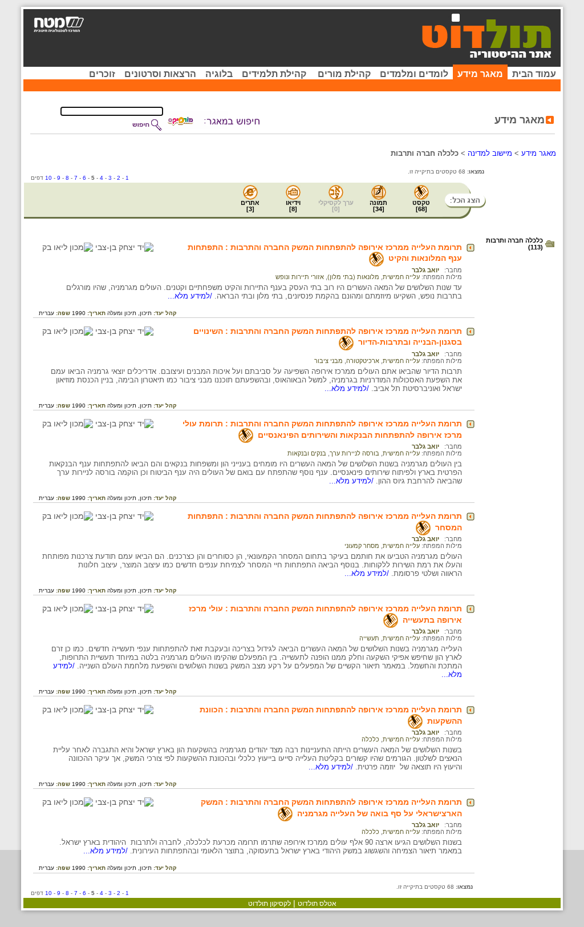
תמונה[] (378, 205)
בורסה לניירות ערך (354, 453)
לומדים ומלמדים (414, 74)
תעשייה (369, 638)
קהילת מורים (344, 74)
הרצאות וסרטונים (160, 74)
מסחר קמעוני (361, 545)
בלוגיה (219, 74)
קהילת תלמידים (274, 74)
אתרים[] (250, 205)
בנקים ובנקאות (306, 453)
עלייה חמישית (401, 276)
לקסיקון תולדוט (269, 904)
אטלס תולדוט (317, 904)
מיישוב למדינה (490, 153)
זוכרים (102, 74)
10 (48, 178)
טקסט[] (421, 205)
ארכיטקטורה (362, 360)
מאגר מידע (480, 74)
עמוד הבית (534, 74)
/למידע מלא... (191, 296)
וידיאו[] (293, 205)
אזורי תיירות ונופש (299, 276)
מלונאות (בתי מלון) (353, 276)
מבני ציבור (328, 360)
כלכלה (370, 739)
